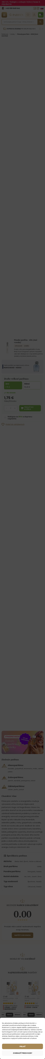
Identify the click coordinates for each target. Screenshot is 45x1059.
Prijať (22, 1046)
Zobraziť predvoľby (22, 1053)
